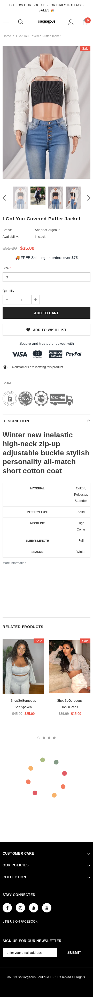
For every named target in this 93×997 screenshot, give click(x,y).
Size (7, 268)
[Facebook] (7, 907)
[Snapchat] (33, 907)
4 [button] (54, 738)
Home (7, 36)
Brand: (7, 230)
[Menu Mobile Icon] (6, 22)
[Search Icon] (20, 22)
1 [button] (38, 738)
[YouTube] (46, 907)
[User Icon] (71, 22)
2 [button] (44, 738)
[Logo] (46, 21)
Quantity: (9, 291)
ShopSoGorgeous (47, 230)
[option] (46, 112)
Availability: (11, 237)
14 (12, 367)
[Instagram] (20, 907)
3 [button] (49, 738)
